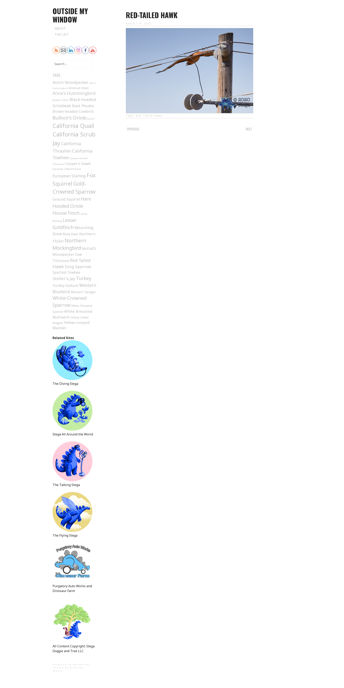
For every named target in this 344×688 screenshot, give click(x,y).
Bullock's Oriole (69, 117)
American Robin (78, 88)
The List (62, 34)
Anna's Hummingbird (74, 93)
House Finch (66, 213)
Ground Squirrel (66, 199)
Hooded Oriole (68, 206)
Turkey (83, 278)
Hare (86, 199)
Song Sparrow (78, 266)
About (60, 28)
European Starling (69, 175)
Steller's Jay (64, 278)
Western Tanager (83, 292)
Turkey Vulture (65, 285)
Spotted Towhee (66, 272)
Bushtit (91, 118)
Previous (133, 129)
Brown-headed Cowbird (73, 111)
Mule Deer (70, 234)
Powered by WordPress (71, 664)
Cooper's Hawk (78, 163)
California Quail (73, 125)
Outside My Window (70, 15)
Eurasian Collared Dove (67, 169)
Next (249, 129)
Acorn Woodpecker (71, 82)
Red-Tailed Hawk (149, 115)
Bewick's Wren (61, 100)
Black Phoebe (83, 105)
